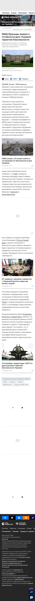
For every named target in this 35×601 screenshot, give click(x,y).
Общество (13, 528)
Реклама (15, 531)
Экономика (21, 528)
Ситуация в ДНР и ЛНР (21, 384)
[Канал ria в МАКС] (5, 518)
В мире (5, 381)
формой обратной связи (24, 577)
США (15, 174)
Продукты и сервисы (27, 531)
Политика (5, 528)
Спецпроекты (6, 531)
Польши (19, 240)
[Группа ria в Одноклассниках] (26, 518)
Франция (12, 381)
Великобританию (8, 194)
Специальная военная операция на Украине (16, 379)
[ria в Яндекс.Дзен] (12, 518)
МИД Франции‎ (7, 384)
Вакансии (5, 539)
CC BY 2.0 (4, 68)
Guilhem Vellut (11, 68)
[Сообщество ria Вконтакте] (19, 518)
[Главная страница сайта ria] (11, 17)
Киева (4, 302)
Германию (14, 192)
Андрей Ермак (16, 317)
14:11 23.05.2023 (7, 28)
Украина (20, 381)
